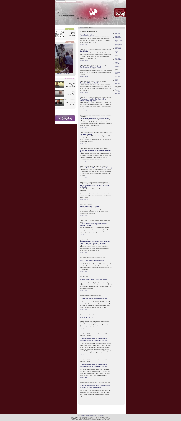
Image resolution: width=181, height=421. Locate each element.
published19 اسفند (83, 328)
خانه (104, 415)
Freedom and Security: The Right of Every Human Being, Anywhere (93, 99)
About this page (118, 70)
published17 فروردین (84, 109)
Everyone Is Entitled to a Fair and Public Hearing (96, 168)
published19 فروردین (84, 76)
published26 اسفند (83, 234)
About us (91, 415)
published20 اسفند (83, 309)
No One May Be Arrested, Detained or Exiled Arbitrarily (119, 65)
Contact (95, 415)
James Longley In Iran (87, 35)
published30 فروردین (84, 60)
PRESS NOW (100, 415)
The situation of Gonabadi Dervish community (94, 118)
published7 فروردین (84, 199)
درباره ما (87, 415)
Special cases (117, 83)
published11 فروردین (84, 143)
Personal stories (118, 81)
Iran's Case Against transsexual (90, 206)
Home (81, 27)
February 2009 (117, 91)
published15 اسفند (83, 377)
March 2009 (117, 90)
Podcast (59, 1)
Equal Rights (84, 51)
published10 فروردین (84, 161)
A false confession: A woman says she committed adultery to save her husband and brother (95, 242)
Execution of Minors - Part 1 (89, 83)
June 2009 (116, 87)
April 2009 (117, 89)
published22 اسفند (83, 271)
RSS (56, 1)
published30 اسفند (83, 215)
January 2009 (117, 93)
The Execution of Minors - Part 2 (90, 67)
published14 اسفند (83, 398)
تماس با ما (78, 415)
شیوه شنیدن (83, 415)
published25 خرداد (83, 44)
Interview (116, 80)
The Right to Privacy (86, 134)
